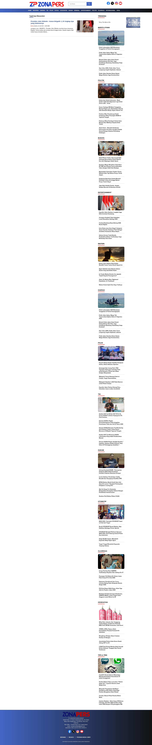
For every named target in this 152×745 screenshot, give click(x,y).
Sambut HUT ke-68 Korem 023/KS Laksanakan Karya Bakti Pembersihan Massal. (110, 436)
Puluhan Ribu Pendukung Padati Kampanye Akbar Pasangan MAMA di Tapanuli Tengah (110, 115)
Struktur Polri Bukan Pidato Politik (109, 496)
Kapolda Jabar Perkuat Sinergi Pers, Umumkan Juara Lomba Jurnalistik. (110, 387)
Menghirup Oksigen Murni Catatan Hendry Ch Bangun (109, 636)
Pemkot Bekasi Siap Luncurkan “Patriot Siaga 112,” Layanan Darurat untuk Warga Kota (111, 683)
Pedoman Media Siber (83, 737)
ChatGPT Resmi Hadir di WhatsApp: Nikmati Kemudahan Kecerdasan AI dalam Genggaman (109, 676)
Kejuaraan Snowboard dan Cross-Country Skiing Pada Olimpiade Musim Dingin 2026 (110, 583)
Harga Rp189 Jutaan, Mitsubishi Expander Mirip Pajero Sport (108, 539)
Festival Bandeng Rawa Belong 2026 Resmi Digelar (110, 223)
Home (29, 10)
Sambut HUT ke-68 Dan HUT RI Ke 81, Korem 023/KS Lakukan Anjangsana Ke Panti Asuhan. (110, 415)
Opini (118, 10)
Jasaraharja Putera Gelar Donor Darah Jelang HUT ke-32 (110, 642)
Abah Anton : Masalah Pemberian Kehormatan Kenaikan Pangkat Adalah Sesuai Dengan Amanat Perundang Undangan (110, 130)
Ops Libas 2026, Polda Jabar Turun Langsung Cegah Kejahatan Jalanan (110, 68)
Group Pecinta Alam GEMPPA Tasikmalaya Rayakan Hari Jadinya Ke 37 (111, 571)
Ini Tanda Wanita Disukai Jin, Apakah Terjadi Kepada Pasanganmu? (110, 274)
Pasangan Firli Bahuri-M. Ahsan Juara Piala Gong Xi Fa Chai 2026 (110, 576)
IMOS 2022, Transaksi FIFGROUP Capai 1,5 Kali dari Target (110, 522)
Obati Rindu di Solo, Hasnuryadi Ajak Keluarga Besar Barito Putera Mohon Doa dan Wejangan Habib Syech (110, 159)
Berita (32, 26)
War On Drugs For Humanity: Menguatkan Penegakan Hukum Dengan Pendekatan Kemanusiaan (111, 490)
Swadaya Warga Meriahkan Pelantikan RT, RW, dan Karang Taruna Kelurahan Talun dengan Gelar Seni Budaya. (110, 166)
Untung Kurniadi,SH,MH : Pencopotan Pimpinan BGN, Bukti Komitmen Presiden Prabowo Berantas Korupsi (110, 471)
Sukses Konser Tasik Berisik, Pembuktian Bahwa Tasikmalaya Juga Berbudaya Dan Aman (110, 236)
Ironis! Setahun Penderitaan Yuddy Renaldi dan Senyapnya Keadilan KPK (110, 477)
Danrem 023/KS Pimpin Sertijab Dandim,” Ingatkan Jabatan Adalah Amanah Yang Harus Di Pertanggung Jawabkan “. (111, 443)
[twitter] (113, 4)
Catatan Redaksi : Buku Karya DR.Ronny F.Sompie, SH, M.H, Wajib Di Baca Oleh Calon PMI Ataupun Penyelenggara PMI (111, 702)
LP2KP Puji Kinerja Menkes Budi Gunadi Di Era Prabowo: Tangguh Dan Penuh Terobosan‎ (111, 648)
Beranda (63, 737)
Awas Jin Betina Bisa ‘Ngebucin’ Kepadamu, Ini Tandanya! (108, 280)
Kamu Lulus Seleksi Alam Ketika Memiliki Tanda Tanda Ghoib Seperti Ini (110, 264)
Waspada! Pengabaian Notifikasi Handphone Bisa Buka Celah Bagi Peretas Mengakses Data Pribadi (109, 690)
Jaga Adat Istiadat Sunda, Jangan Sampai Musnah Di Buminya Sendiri (109, 186)
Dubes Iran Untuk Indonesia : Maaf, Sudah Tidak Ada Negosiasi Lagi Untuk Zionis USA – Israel (110, 101)
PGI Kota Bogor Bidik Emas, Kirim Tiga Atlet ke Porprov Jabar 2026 (110, 589)
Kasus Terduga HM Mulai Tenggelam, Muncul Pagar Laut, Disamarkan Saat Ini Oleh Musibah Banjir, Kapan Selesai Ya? (111, 108)
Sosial (57, 10)
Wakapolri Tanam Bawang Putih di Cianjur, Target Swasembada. (109, 377)
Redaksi (71, 737)
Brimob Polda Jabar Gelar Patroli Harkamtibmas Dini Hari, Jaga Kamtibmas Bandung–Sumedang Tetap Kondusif (110, 62)
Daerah (42, 10)
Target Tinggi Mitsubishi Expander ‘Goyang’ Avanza (109, 544)
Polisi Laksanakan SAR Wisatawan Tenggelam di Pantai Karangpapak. (109, 48)
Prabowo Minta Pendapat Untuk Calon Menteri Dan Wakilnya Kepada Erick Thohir (110, 122)
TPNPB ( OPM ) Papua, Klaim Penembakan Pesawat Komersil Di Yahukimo (109, 630)
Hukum (71, 10)
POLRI (51, 10)
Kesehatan (63, 10)
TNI (47, 10)
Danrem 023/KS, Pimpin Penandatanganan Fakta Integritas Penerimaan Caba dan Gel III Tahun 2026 (111, 422)
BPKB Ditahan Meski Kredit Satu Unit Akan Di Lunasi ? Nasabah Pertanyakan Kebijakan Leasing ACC (111, 483)
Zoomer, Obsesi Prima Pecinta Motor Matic (110, 696)
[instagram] (117, 4)
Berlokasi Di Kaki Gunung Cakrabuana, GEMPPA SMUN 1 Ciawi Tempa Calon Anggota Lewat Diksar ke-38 (110, 595)
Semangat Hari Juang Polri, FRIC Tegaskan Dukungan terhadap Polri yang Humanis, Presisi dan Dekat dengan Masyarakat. (109, 370)
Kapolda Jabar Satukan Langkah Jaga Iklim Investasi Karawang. (110, 213)
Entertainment (86, 10)
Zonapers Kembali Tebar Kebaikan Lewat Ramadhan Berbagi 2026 (109, 218)
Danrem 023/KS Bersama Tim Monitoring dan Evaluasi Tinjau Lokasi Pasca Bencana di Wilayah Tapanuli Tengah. (111, 429)
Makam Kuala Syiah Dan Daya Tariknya (110, 284)
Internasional (110, 10)
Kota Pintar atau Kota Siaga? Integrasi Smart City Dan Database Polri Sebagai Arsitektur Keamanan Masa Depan (110, 229)
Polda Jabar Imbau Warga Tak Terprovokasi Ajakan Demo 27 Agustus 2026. (110, 54)
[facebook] (108, 4)
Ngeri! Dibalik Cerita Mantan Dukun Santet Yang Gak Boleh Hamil (109, 269)
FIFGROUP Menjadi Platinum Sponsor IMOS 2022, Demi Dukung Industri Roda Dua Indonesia (111, 533)
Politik (94, 10)
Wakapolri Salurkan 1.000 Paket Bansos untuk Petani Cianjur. (111, 382)
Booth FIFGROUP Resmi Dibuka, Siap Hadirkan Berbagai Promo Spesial (110, 527)
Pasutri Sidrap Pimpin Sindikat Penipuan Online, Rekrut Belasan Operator (111, 363)
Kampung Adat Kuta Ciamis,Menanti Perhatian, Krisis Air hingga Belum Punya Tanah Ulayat (110, 180)
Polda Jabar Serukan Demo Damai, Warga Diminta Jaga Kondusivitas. (109, 74)
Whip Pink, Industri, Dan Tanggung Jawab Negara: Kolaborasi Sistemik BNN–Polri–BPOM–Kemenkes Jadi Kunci (111, 623)
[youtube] (121, 4)
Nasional (36, 10)
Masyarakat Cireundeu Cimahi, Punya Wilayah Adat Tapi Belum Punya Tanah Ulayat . (110, 173)
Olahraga (101, 10)
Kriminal (77, 10)
